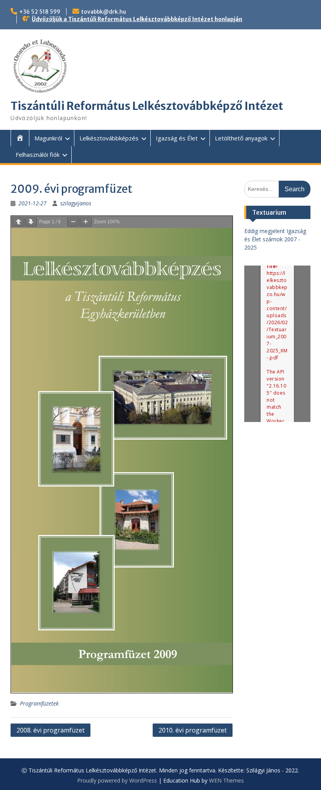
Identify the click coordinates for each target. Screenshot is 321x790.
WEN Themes (226, 780)
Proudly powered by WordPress (117, 780)
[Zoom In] (86, 221)
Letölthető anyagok (241, 138)
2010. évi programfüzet (193, 730)
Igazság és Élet (177, 138)
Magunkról (48, 138)
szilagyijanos (75, 203)
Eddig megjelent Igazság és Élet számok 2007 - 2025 (275, 239)
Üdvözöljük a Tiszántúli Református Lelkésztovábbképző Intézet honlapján (137, 19)
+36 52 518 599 (39, 11)
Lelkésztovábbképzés (109, 138)
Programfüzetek (39, 703)
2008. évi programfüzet (50, 730)
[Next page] (31, 221)
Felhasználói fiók (38, 154)
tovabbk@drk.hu (103, 11)
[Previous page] (18, 221)
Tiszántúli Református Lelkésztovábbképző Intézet (147, 106)
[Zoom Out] (73, 221)
